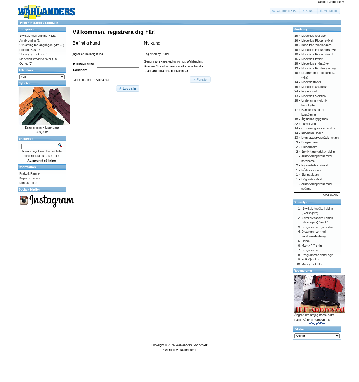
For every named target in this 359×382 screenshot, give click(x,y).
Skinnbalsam (310, 174)
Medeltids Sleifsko (313, 35)
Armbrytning (27, 40)
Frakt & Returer (30, 173)
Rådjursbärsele (311, 170)
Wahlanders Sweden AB (192, 345)
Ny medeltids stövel (314, 165)
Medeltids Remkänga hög (318, 68)
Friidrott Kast (28, 49)
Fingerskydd (309, 91)
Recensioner (303, 270)
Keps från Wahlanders (316, 45)
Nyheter (24, 83)
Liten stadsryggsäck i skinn (320, 137)
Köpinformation (29, 178)
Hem (23, 22)
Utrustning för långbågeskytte (39, 45)
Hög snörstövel (311, 179)
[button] (285, 11)
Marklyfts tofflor (312, 264)
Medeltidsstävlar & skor (35, 59)
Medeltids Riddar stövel (317, 40)
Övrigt (23, 63)
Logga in (51, 22)
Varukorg (300, 29)
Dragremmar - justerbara (42, 127)
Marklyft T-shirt (312, 245)
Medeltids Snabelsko (315, 86)
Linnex (306, 241)
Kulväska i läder (312, 133)
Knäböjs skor (310, 259)
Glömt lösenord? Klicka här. (91, 79)
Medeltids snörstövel (315, 63)
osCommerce (188, 349)
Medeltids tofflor (312, 59)
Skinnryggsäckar (31, 54)
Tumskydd (308, 123)
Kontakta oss (28, 182)
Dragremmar (310, 142)
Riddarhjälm (309, 146)
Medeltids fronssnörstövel (318, 49)
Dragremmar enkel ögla (317, 255)
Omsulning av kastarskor (318, 128)
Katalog (36, 22)
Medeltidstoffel (311, 82)
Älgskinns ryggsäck (314, 119)
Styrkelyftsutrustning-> (34, 35)
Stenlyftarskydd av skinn (318, 151)
